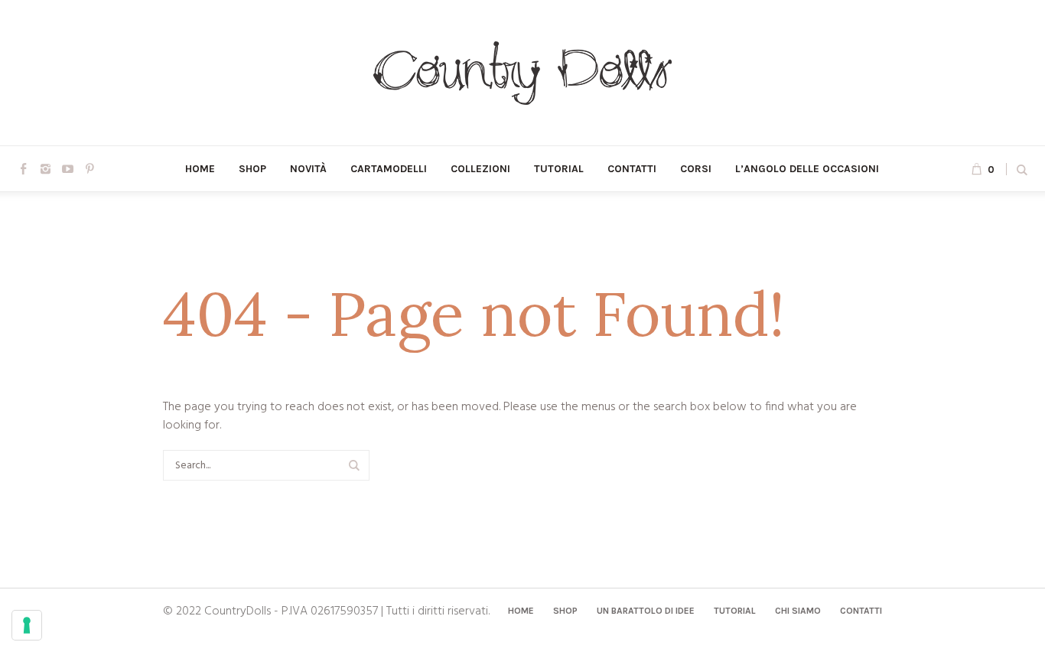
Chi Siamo (798, 610)
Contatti (861, 610)
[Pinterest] (89, 168)
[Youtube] (67, 168)
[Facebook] (23, 168)
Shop (565, 610)
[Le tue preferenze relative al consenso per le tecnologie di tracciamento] (26, 625)
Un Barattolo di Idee (646, 610)
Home (521, 610)
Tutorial (735, 610)
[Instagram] (45, 168)
